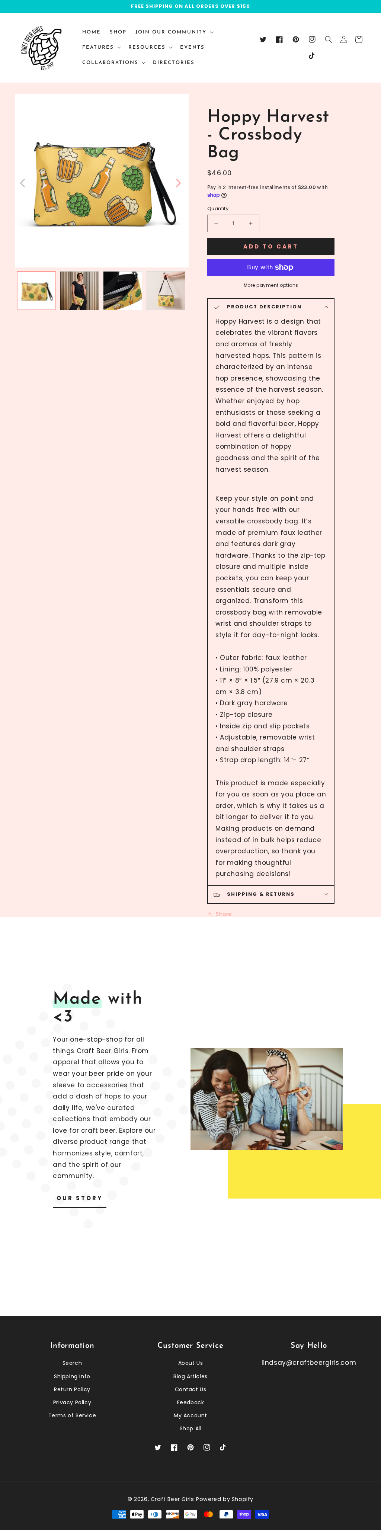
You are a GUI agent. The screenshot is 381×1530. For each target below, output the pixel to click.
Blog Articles (190, 1376)
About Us (190, 1363)
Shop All (191, 1428)
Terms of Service (72, 1415)
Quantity (217, 208)
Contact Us (190, 1389)
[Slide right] (178, 182)
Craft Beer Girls (172, 1499)
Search (72, 1363)
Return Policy (72, 1389)
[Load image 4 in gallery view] (165, 291)
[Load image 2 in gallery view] (79, 291)
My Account (190, 1415)
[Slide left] (23, 182)
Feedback (190, 1402)
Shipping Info (72, 1376)
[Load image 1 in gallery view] (36, 291)
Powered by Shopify (224, 1499)
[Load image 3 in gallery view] (123, 291)
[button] (328, 39)
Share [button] (224, 914)
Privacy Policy (72, 1402)
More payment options (271, 285)
